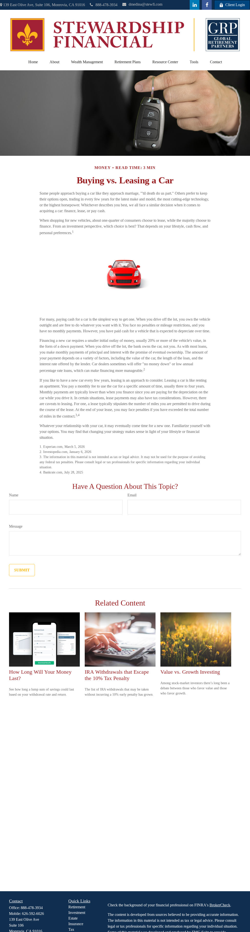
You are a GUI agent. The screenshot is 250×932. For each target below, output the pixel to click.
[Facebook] (207, 5)
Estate (73, 918)
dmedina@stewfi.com (145, 4)
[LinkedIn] (194, 5)
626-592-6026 (33, 913)
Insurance (75, 924)
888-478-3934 (106, 5)
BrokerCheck (219, 905)
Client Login (235, 5)
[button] (33, 62)
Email (131, 495)
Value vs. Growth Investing (190, 672)
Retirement (76, 907)
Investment (76, 913)
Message (15, 526)
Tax (71, 929)
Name (13, 495)
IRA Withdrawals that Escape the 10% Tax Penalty (117, 675)
